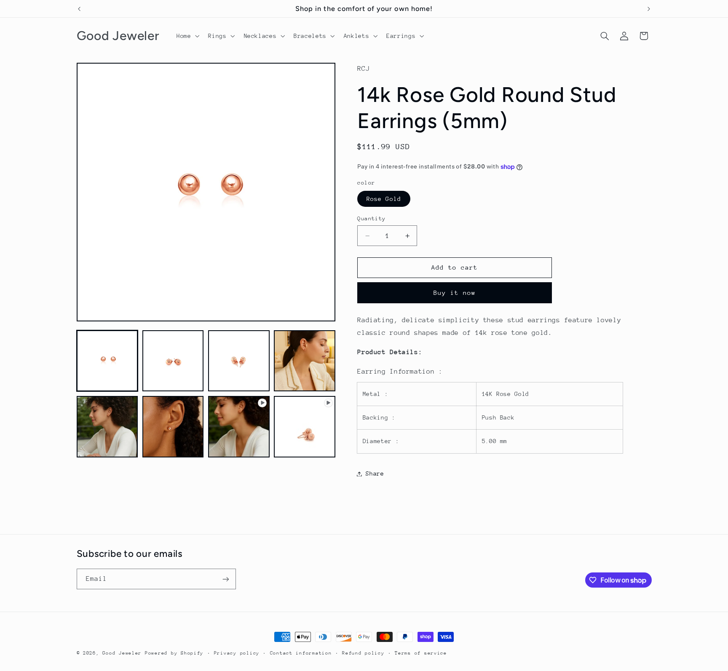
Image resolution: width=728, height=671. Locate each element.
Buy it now (455, 292)
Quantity (371, 218)
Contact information (301, 653)
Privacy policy (237, 653)
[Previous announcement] (79, 8)
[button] (187, 36)
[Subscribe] (225, 579)
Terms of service (421, 653)
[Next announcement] (649, 8)
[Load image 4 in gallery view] (304, 361)
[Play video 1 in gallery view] (239, 426)
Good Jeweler (122, 653)
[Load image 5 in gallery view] (107, 426)
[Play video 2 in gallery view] (304, 426)
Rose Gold (384, 198)
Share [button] (375, 473)
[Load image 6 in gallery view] (173, 426)
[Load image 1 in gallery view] (107, 361)
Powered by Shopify (174, 653)
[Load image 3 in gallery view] (239, 361)
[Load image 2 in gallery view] (173, 361)
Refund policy (363, 653)
